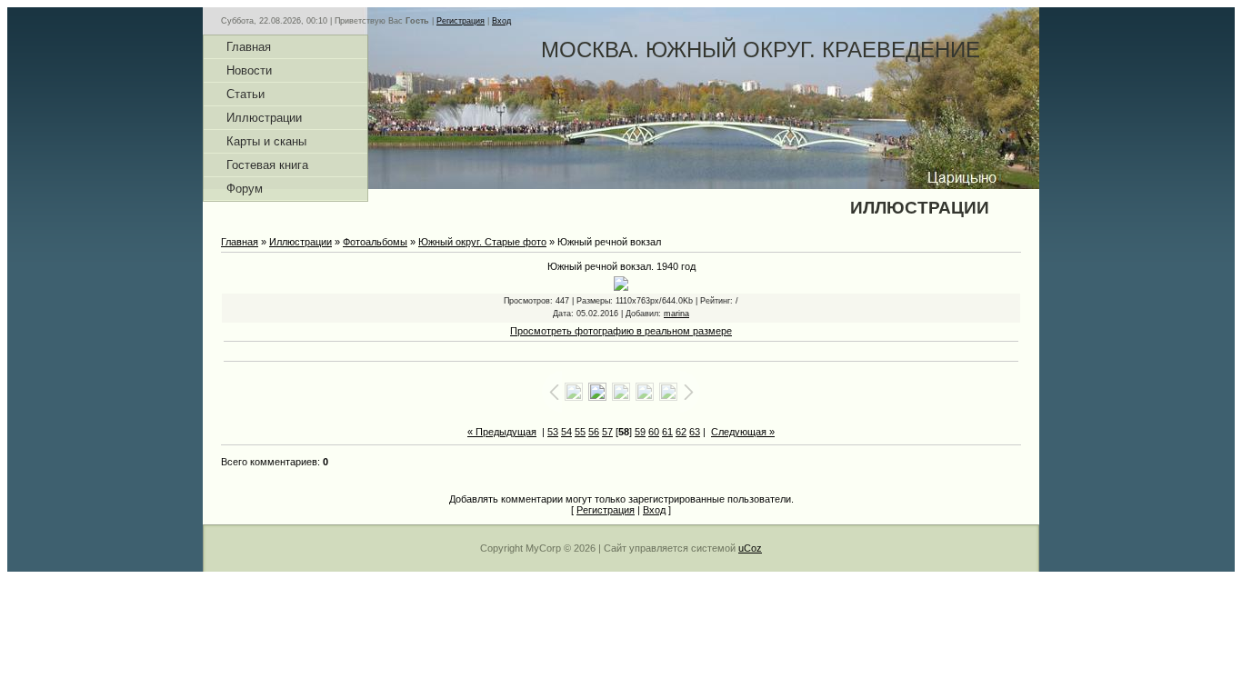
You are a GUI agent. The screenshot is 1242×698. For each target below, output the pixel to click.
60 (653, 431)
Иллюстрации (300, 241)
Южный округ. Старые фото (482, 241)
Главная (239, 241)
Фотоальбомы (375, 241)
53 (552, 431)
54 (566, 431)
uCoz (750, 548)
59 (640, 431)
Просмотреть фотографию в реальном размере (621, 330)
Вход (501, 20)
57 (607, 431)
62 (681, 431)
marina (676, 313)
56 (593, 431)
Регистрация (460, 20)
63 (694, 431)
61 (667, 431)
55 (580, 431)
